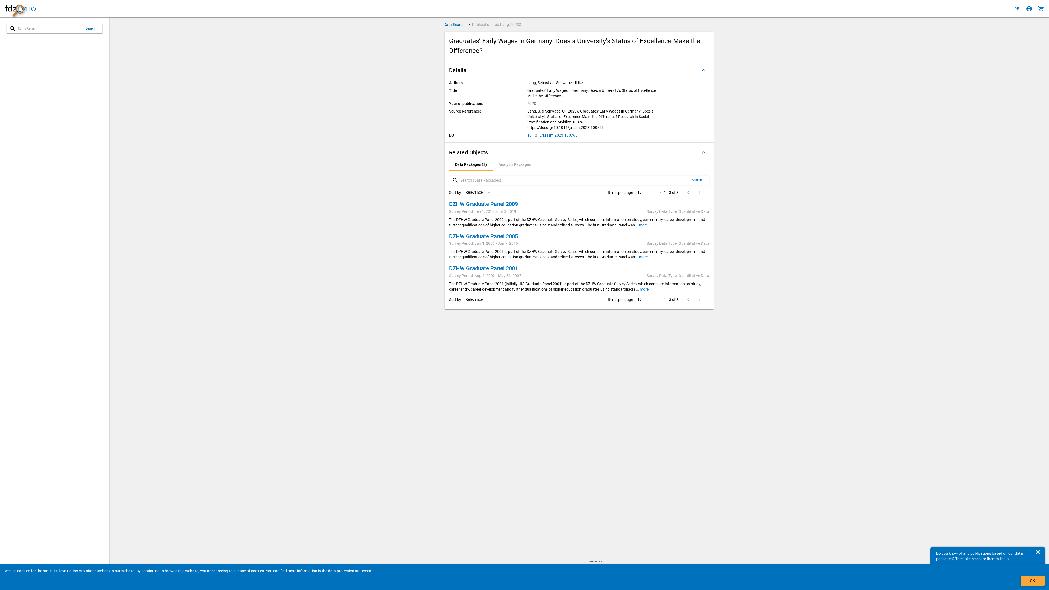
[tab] (471, 164)
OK (1032, 581)
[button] (579, 70)
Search (91, 28)
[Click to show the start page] (20, 9)
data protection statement (350, 571)
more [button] (643, 225)
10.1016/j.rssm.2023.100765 (552, 135)
